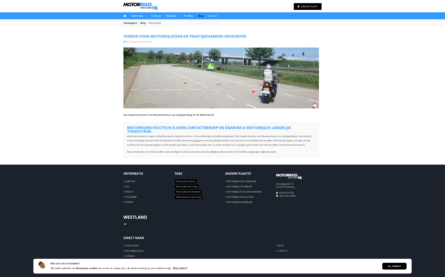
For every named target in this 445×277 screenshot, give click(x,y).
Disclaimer (131, 196)
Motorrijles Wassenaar (239, 202)
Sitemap (129, 202)
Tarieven (156, 15)
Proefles (188, 15)
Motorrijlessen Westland (188, 191)
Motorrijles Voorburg (239, 186)
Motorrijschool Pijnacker (241, 181)
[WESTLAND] (289, 180)
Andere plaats (309, 6)
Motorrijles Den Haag (186, 186)
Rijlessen (171, 15)
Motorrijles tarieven (186, 181)
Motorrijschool (134, 250)
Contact (212, 15)
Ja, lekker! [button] (394, 266)
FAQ (127, 186)
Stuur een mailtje (288, 195)
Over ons (130, 181)
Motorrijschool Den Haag (188, 196)
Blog (200, 15)
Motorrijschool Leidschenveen (244, 191)
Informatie (137, 15)
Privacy (129, 191)
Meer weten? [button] (180, 268)
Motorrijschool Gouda (240, 196)
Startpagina (130, 22)
